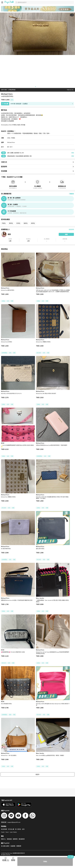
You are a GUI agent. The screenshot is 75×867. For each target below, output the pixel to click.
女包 (8, 138)
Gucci (7, 832)
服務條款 (15, 839)
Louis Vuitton (13, 832)
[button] (10, 240)
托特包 (18, 223)
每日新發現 (4, 829)
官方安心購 (11, 829)
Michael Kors (11, 142)
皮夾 (23, 829)
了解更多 (71, 193)
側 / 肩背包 (18, 829)
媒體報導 (18, 846)
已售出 (45, 861)
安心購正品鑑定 (5, 846)
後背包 (26, 223)
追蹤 (66, 234)
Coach (2, 832)
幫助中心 (3, 839)
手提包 (13, 138)
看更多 (37, 774)
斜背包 (33, 223)
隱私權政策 (22, 839)
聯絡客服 (9, 839)
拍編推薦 (13, 846)
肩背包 (11, 223)
